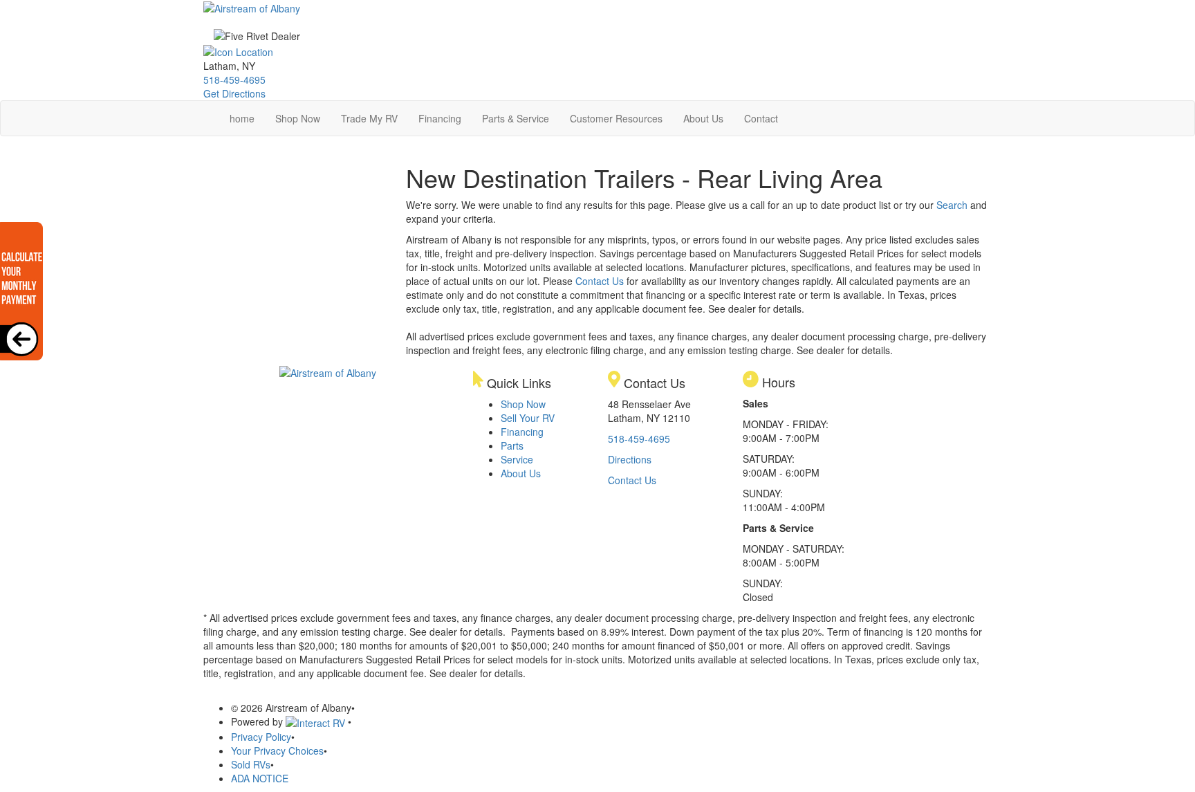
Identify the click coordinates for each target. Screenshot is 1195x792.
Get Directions (234, 93)
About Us (703, 118)
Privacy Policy (261, 737)
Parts (512, 445)
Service (517, 459)
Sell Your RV (528, 418)
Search (951, 205)
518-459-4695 (234, 79)
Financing (439, 118)
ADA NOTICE (259, 778)
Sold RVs (250, 764)
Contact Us (599, 281)
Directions (629, 459)
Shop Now (297, 118)
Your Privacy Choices (277, 750)
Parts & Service (515, 118)
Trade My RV (369, 118)
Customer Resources (616, 118)
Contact (761, 118)
